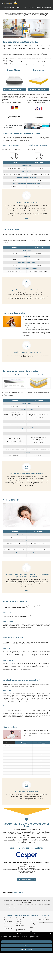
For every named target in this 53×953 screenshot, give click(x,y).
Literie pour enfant (8, 928)
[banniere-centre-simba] (26, 126)
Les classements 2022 (8, 7)
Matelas (18, 7)
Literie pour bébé (8, 926)
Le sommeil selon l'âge (20, 929)
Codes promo (32, 918)
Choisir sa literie (8, 921)
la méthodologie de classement (28, 15)
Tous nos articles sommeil (20, 918)
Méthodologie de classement (44, 7)
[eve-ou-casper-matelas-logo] (26, 855)
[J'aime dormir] (9, 2)
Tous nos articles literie (8, 918)
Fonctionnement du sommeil (20, 926)
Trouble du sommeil (19, 922)
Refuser (26, 945)
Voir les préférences (26, 949)
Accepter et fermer (27, 942)
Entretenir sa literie (8, 924)
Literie (24, 7)
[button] (51, 934)
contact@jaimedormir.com (46, 922)
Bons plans (31, 7)
